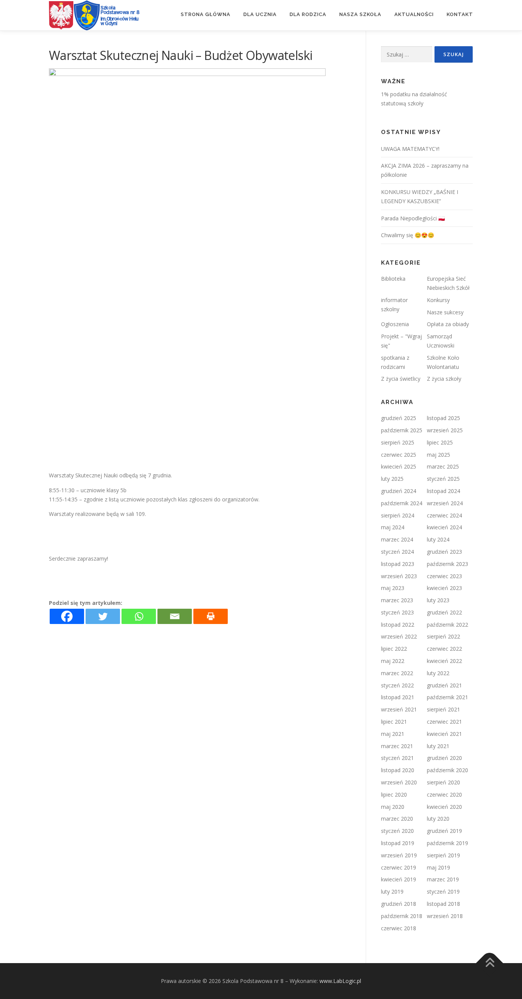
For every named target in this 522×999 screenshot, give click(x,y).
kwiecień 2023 (444, 588)
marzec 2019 (443, 879)
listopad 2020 (397, 770)
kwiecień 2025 (398, 466)
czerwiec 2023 (444, 576)
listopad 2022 (397, 624)
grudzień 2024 (398, 491)
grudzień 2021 (444, 685)
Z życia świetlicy (400, 378)
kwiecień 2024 (444, 527)
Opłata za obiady (448, 324)
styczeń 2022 (397, 685)
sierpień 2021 (443, 709)
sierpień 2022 (443, 636)
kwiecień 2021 (444, 733)
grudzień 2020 (444, 757)
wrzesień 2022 (399, 636)
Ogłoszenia (395, 324)
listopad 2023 (397, 563)
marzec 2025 (443, 466)
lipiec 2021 (394, 721)
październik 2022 (447, 624)
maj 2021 (392, 733)
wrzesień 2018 (445, 916)
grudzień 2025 (398, 418)
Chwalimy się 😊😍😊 (407, 235)
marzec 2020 (397, 818)
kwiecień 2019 (398, 879)
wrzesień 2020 (399, 782)
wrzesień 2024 (445, 503)
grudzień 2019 (444, 830)
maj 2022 (392, 660)
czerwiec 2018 (398, 928)
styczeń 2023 (397, 612)
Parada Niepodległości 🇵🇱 (413, 218)
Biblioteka (393, 278)
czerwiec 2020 (444, 794)
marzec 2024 (397, 539)
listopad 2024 (443, 491)
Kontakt (460, 14)
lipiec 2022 (394, 648)
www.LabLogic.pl (340, 980)
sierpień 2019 (443, 855)
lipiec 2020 (394, 794)
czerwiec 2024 (444, 515)
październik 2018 (401, 916)
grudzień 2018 (398, 903)
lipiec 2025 (440, 442)
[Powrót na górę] (489, 963)
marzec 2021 (397, 746)
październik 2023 (447, 563)
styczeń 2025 (443, 478)
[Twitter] (103, 616)
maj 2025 (438, 454)
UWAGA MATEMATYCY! (410, 148)
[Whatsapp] (139, 616)
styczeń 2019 (443, 891)
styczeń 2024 (397, 551)
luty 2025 (392, 478)
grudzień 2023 (444, 551)
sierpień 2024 (397, 515)
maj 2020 (392, 806)
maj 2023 (392, 588)
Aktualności (414, 14)
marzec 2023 (397, 600)
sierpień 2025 (397, 442)
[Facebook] (67, 616)
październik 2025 (401, 430)
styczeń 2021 (397, 757)
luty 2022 (438, 673)
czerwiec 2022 (444, 648)
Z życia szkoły (444, 378)
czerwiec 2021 (444, 721)
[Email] (174, 616)
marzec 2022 (397, 673)
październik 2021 (447, 697)
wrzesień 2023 (399, 576)
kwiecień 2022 (444, 660)
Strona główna (205, 14)
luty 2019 (392, 891)
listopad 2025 (443, 418)
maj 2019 (438, 867)
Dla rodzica (308, 14)
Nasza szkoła (360, 14)
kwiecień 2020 (444, 806)
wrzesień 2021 (399, 709)
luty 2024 (438, 539)
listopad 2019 (397, 843)
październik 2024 (401, 503)
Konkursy (438, 300)
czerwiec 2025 (398, 454)
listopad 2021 (397, 697)
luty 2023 (438, 600)
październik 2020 (447, 770)
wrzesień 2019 (399, 855)
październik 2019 (447, 843)
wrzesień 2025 (445, 430)
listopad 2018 (443, 903)
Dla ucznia (260, 14)
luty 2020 (438, 818)
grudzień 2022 (444, 612)
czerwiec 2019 (398, 867)
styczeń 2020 (397, 830)
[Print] (210, 616)
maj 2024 (392, 527)
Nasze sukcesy (445, 312)
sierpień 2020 (443, 782)
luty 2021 (438, 746)
